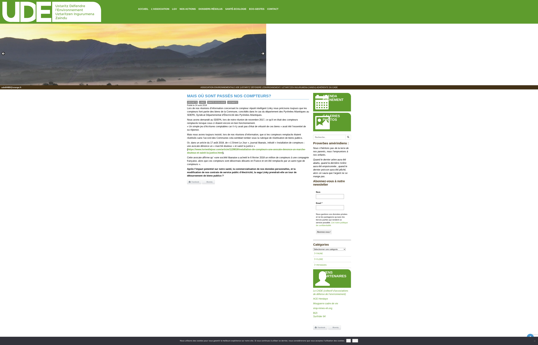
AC (314, 298)
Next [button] (263, 54)
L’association (160, 9)
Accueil (143, 9)
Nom (318, 192)
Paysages (321, 265)
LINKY (202, 102)
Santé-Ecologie (235, 9)
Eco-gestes (256, 9)
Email (319, 203)
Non (355, 341)
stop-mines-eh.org (322, 308)
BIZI (315, 313)
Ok (348, 341)
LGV (174, 9)
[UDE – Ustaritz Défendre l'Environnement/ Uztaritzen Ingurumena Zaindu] (67, 12)
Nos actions (188, 9)
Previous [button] (3, 54)
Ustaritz (232, 102)
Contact (272, 9)
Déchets (192, 102)
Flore (319, 259)
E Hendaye (322, 298)
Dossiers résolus (210, 9)
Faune (319, 253)
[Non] (534, 341)
